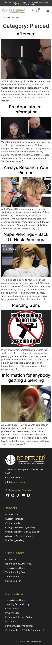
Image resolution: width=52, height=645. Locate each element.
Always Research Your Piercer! (26, 170)
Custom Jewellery (14, 523)
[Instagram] (13, 495)
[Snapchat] (28, 495)
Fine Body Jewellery (14, 540)
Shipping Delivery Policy (17, 604)
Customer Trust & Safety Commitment (24, 630)
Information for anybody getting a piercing (26, 378)
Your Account (12, 576)
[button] (47, 10)
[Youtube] (23, 495)
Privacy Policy (12, 612)
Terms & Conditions (15, 568)
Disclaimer (10, 621)
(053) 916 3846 (12, 477)
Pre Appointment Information (26, 109)
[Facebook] (7, 495)
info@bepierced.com (15, 481)
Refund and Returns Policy (18, 563)
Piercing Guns (26, 305)
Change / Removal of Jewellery (20, 527)
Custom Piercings (14, 518)
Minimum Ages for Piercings (19, 625)
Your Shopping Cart (15, 572)
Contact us (10, 559)
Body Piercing (12, 514)
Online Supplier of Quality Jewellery (22, 531)
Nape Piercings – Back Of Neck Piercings (26, 237)
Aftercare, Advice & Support (19, 536)
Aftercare (26, 33)
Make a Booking (13, 580)
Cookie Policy (12, 608)
